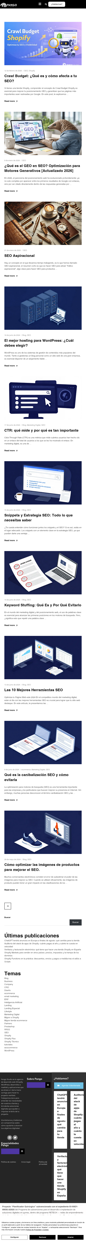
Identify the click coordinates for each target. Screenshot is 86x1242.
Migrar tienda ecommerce (15, 1021)
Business (8, 981)
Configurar (14, 1237)
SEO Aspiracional (19, 256)
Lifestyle (8, 1012)
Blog (24, 335)
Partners (8, 1024)
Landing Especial (12, 1009)
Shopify (32, 71)
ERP (6, 1000)
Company (8, 984)
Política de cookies (8, 1162)
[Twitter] (15, 1137)
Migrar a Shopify (11, 1018)
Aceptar (71, 1237)
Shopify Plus (10, 1039)
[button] (46, 4)
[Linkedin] (9, 1137)
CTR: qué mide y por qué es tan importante (41, 430)
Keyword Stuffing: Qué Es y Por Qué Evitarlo (42, 605)
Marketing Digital (33, 425)
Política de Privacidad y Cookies (37, 1230)
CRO (6, 987)
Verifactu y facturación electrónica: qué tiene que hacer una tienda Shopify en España (42, 950)
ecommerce (26, 770)
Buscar (7, 917)
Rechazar (42, 1237)
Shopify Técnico (11, 1042)
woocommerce (10, 1048)
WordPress (9, 1051)
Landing (8, 1006)
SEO (26, 71)
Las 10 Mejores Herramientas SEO (33, 690)
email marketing (11, 996)
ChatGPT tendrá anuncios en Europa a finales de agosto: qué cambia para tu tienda (41, 941)
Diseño (7, 990)
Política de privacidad (43, 1163)
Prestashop (9, 1027)
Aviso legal (25, 1162)
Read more (9, 101)
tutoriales (8, 1045)
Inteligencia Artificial (13, 1003)
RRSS (7, 1030)
